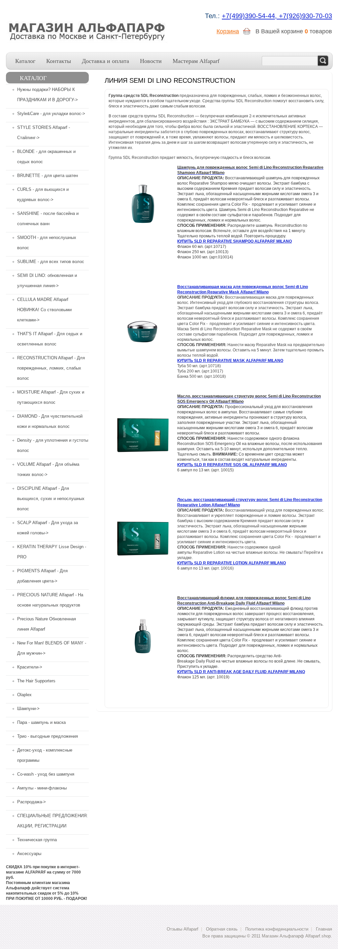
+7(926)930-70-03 (305, 15)
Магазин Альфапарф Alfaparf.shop (296, 936)
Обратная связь (222, 929)
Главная (324, 929)
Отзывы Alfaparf (182, 929)
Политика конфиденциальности (276, 929)
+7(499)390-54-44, (250, 15)
